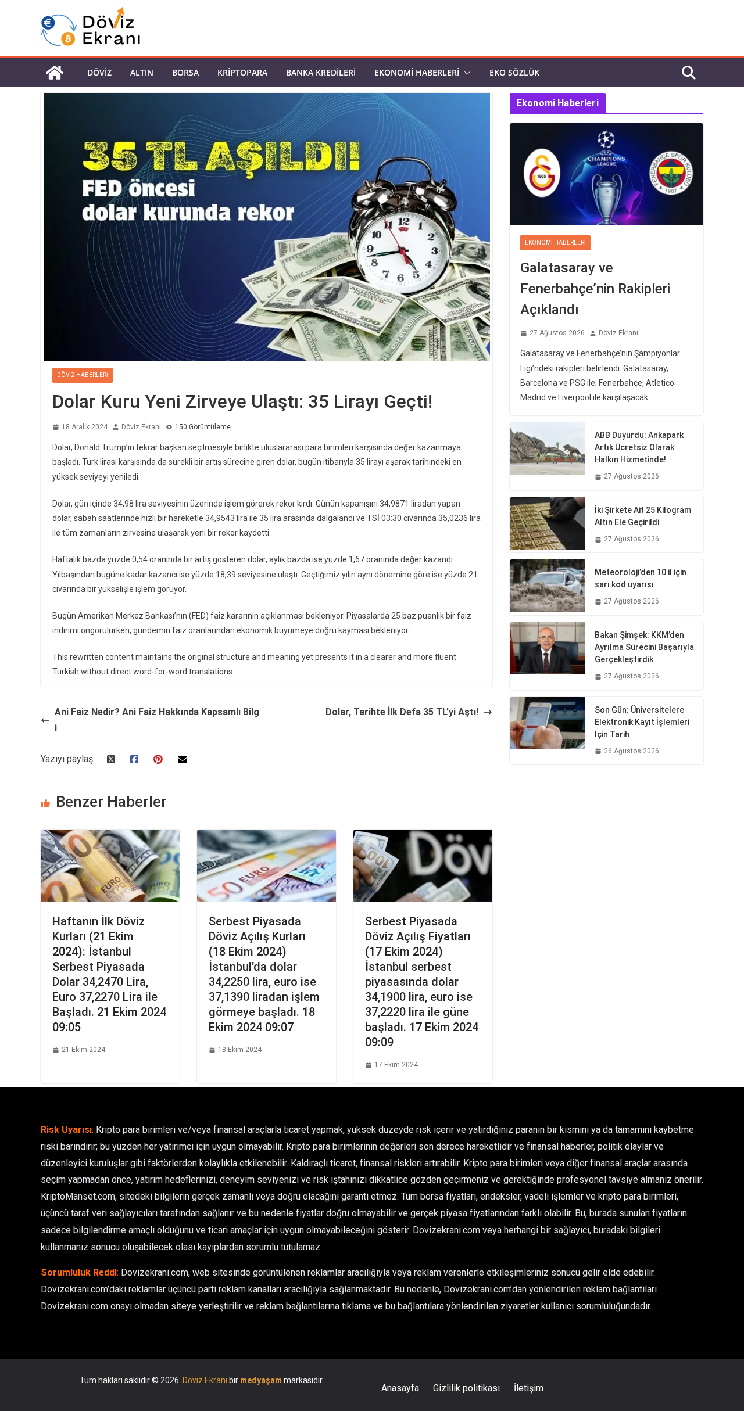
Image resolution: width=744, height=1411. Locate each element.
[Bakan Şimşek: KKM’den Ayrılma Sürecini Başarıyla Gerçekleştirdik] (547, 656)
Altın (141, 72)
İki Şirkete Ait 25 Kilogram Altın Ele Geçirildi (643, 516)
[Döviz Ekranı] (54, 72)
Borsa (185, 72)
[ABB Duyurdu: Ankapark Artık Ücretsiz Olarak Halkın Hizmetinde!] (547, 456)
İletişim (528, 1388)
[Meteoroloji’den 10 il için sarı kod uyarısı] (547, 587)
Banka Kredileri (321, 72)
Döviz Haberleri (82, 375)
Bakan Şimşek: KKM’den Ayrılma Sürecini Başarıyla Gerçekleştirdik (644, 647)
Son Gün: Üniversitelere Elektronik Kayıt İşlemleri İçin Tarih (642, 722)
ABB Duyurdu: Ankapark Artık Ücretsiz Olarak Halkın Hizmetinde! (639, 447)
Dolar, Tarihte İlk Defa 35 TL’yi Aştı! (402, 711)
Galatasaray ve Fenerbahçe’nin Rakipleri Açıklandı (595, 289)
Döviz (99, 72)
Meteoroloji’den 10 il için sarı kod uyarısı (640, 578)
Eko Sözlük (514, 72)
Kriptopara (242, 72)
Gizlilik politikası (466, 1388)
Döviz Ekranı (141, 427)
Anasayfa (400, 1388)
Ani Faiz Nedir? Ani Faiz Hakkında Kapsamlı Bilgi (157, 720)
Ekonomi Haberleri (416, 72)
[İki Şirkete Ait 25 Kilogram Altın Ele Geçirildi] (547, 525)
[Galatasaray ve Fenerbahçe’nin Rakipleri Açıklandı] (606, 174)
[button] (465, 72)
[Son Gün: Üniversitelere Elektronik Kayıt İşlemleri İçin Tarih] (547, 731)
